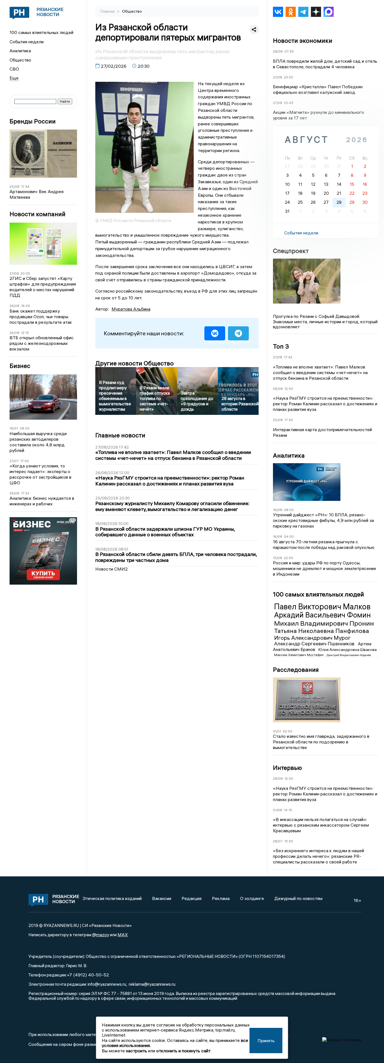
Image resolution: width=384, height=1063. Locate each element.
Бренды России (33, 121)
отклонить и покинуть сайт (183, 1050)
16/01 (14, 428)
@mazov (100, 934)
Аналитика (20, 50)
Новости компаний (37, 214)
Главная (108, 11)
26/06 (14, 493)
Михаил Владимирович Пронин (324, 623)
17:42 (288, 357)
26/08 (14, 306)
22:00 (288, 558)
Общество (20, 60)
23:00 (288, 77)
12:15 (25, 333)
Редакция (192, 898)
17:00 (24, 461)
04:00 (289, 536)
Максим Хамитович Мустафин (299, 655)
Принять (266, 1040)
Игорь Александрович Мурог (312, 637)
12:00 (288, 388)
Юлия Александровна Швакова (348, 649)
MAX (123, 934)
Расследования (296, 669)
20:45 (288, 103)
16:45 (25, 306)
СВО (14, 69)
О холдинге (252, 898)
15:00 (288, 841)
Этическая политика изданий (112, 898)
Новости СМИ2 (111, 569)
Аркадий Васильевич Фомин (322, 614)
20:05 (25, 273)
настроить (136, 1050)
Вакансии (161, 898)
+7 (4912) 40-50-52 (88, 975)
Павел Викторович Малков (322, 606)
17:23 (25, 493)
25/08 (14, 186)
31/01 (277, 731)
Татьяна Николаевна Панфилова (321, 631)
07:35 (289, 51)
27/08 (14, 273)
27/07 (14, 461)
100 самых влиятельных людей (41, 32)
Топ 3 (281, 346)
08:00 (25, 428)
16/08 (277, 510)
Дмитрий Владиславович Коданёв (349, 655)
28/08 (278, 51)
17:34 (25, 186)
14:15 (288, 810)
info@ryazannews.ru (107, 984)
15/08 (277, 558)
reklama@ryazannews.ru (152, 984)
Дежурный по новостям (298, 898)
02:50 (287, 731)
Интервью (287, 768)
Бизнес (20, 365)
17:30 (288, 420)
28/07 (278, 841)
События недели (27, 41)
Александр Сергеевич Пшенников (315, 643)
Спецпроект (291, 251)
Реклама (221, 898)
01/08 (277, 810)
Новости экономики (302, 40)
